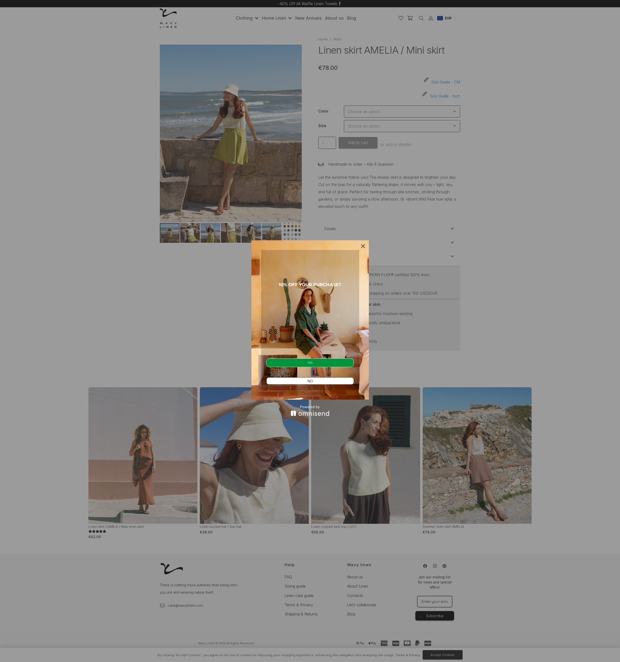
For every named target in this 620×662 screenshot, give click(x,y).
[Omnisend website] (310, 411)
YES (310, 362)
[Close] (363, 246)
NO (310, 381)
